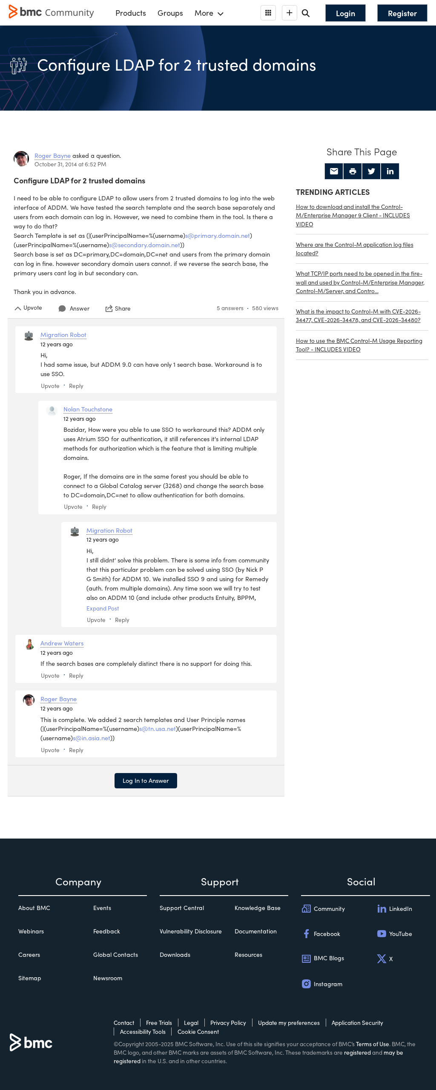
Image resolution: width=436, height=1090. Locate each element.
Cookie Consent (198, 1031)
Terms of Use (372, 1044)
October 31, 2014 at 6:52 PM (70, 164)
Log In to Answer (146, 780)
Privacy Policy (228, 1023)
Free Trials (159, 1023)
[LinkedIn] (390, 171)
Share (123, 308)
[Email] (334, 171)
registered (357, 1052)
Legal (191, 1023)
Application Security (357, 1023)
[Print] (352, 171)
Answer (79, 308)
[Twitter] (371, 171)
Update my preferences (289, 1023)
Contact (124, 1023)
